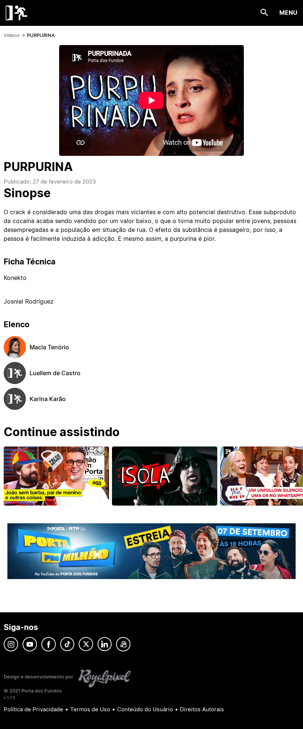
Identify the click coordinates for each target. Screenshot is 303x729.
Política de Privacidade (33, 709)
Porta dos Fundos (17, 13)
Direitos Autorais (202, 709)
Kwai (123, 644)
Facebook (48, 644)
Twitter (86, 644)
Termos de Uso (90, 709)
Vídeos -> (14, 35)
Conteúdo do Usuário (145, 709)
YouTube (30, 644)
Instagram (11, 644)
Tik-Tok (67, 644)
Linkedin (105, 644)
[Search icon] (264, 12)
